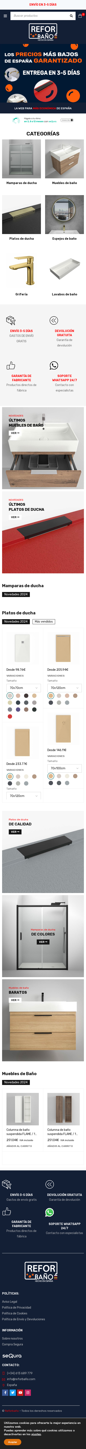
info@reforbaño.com (21, 1379)
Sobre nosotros (12, 1338)
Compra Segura (12, 1344)
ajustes (36, 1434)
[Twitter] (13, 1393)
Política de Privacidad (16, 1307)
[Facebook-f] (5, 1393)
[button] (19, 1146)
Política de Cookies (14, 1313)
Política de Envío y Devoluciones (23, 1319)
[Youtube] (20, 1393)
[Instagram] (28, 1393)
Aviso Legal (9, 1302)
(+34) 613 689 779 (20, 1373)
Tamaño (11, 680)
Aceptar (12, 1442)
